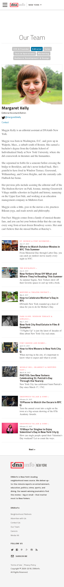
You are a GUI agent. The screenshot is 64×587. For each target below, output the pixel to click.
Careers (14, 531)
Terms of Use (16, 564)
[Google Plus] (27, 549)
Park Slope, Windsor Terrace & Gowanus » (36, 317)
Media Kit (15, 535)
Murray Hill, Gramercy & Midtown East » (38, 368)
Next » (32, 449)
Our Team (15, 526)
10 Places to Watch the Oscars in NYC (41, 402)
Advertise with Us (18, 518)
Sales (48, 48)
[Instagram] (32, 549)
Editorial (37, 48)
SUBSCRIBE (21, 556)
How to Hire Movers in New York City (40, 349)
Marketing (43, 53)
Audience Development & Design (31, 58)
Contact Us (15, 522)
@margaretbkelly (13, 117)
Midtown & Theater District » (35, 292)
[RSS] (37, 549)
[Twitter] (12, 549)
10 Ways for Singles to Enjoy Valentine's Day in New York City (38, 430)
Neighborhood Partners (21, 514)
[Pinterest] (21, 549)
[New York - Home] (17, 5)
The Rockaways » (28, 268)
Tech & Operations (25, 53)
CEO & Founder (21, 48)
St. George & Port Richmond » (35, 241)
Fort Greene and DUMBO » (33, 343)
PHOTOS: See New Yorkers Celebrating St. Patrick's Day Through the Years (36, 378)
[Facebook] (17, 549)
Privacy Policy (30, 564)
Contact (5, 122)
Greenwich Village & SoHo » (34, 396)
